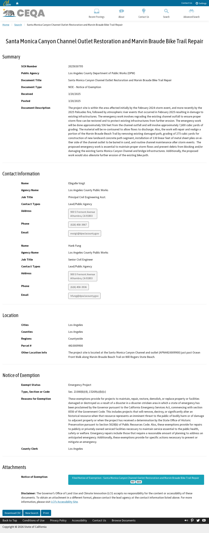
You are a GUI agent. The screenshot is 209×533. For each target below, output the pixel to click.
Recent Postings (96, 16)
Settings (202, 3)
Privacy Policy (58, 520)
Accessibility (79, 520)
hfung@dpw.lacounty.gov (84, 295)
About (121, 16)
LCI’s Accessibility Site (64, 502)
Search (166, 16)
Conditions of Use (33, 520)
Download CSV (12, 513)
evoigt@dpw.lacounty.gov (84, 233)
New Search (31, 513)
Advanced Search (192, 16)
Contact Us (186, 2)
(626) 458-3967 (78, 224)
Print (46, 513)
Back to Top (9, 520)
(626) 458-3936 (78, 287)
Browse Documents (124, 520)
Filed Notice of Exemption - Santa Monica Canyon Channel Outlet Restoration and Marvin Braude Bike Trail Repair (136, 479)
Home (5, 24)
